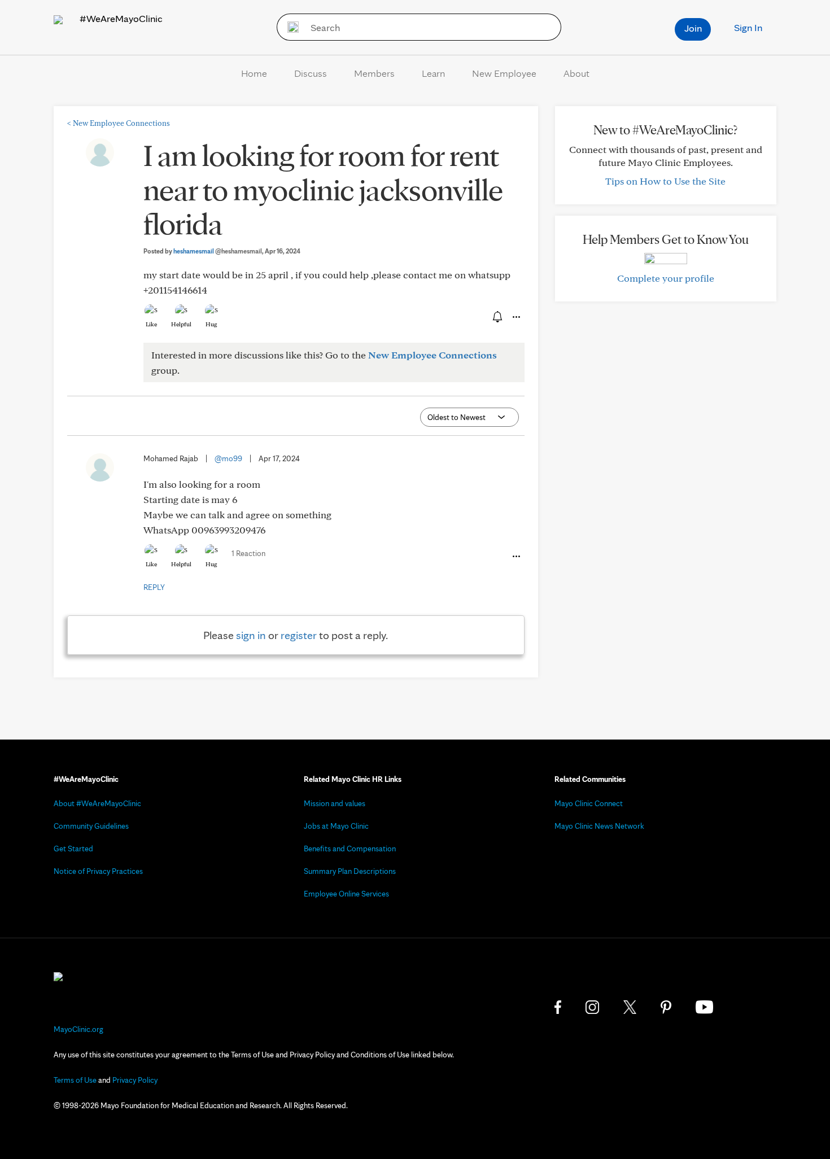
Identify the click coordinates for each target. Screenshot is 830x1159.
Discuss (310, 73)
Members (374, 73)
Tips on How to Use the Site (665, 181)
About (576, 73)
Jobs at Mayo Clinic (336, 825)
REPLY (154, 587)
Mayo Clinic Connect (588, 803)
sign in (251, 635)
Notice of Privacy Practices (98, 871)
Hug (211, 324)
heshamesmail (217, 251)
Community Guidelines (91, 825)
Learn (433, 73)
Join (693, 28)
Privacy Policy (135, 1079)
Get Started (73, 848)
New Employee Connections (118, 123)
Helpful (181, 324)
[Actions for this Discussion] (515, 317)
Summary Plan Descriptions (350, 871)
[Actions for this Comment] (515, 556)
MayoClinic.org (78, 1029)
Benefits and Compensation (350, 848)
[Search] (289, 27)
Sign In (748, 27)
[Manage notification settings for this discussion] (496, 317)
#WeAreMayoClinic (120, 18)
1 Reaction (248, 553)
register (299, 635)
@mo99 (228, 458)
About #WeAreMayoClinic (97, 803)
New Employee (504, 73)
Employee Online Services (346, 893)
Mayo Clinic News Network (599, 825)
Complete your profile (665, 278)
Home (254, 73)
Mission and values (334, 803)
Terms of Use (75, 1079)
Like (151, 324)
